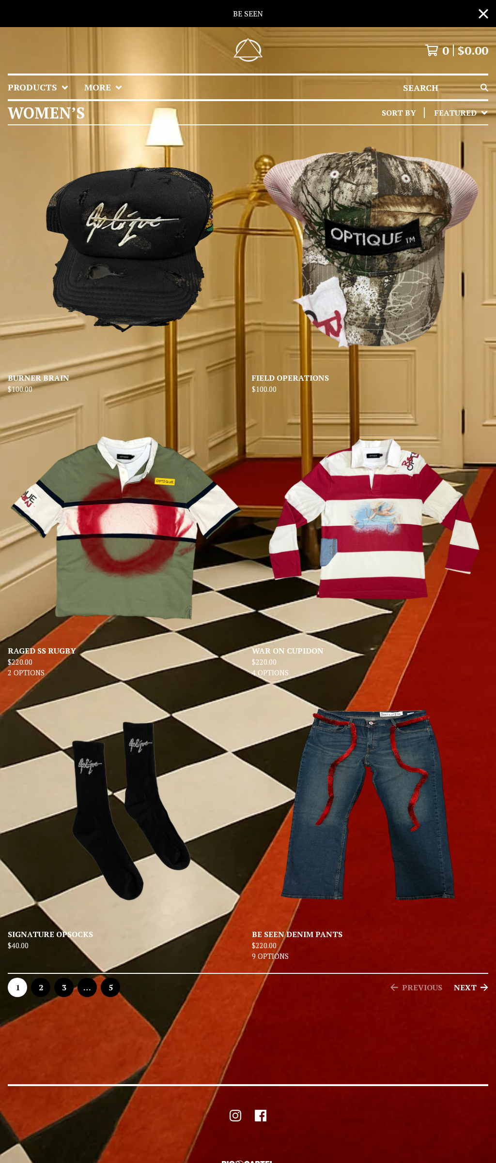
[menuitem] (38, 87)
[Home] (248, 50)
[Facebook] (260, 1115)
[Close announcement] (483, 13)
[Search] (484, 87)
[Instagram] (235, 1115)
